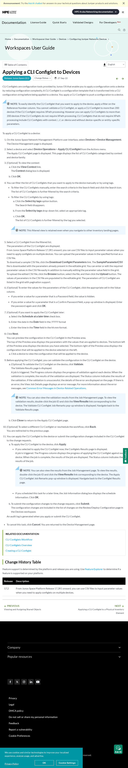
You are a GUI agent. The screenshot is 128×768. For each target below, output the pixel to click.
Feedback (14, 723)
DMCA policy (16, 711)
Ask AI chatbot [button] (35, 3)
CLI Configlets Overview (19, 545)
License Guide (38, 22)
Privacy (13, 698)
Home (8, 39)
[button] (118, 749)
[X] (17, 682)
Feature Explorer (94, 569)
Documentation (14, 22)
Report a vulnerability (20, 729)
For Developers (110, 22)
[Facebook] (10, 682)
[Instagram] (24, 682)
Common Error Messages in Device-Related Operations (56, 388)
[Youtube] (38, 682)
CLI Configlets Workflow (19, 539)
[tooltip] (104, 65)
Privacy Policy (12, 764)
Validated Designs (83, 22)
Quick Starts (59, 22)
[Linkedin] (31, 682)
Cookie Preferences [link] (19, 736)
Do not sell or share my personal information (33, 717)
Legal (11, 704)
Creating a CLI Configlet (18, 550)
